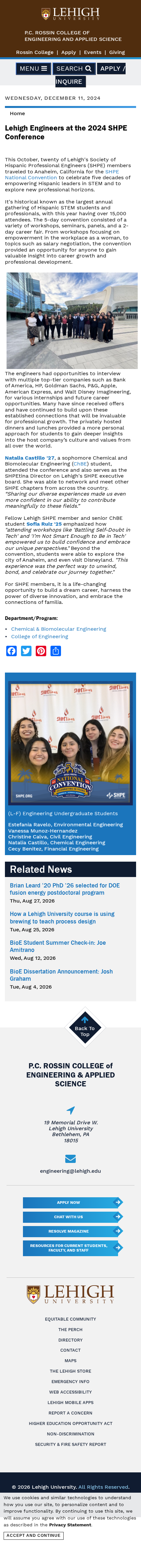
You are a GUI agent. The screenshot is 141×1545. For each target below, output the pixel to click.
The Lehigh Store (70, 1371)
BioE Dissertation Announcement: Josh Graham (61, 975)
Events (92, 52)
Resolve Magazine (69, 1231)
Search (70, 68)
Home (17, 113)
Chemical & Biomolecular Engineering (58, 629)
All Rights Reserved (103, 1487)
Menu (30, 68)
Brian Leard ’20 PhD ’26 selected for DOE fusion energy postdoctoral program (65, 889)
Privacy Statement (70, 1524)
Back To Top (85, 1031)
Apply (68, 52)
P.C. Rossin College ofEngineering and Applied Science (73, 35)
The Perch (70, 1329)
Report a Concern (70, 1413)
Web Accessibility (70, 1392)
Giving (117, 52)
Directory (70, 1340)
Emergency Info (70, 1381)
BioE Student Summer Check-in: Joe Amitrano (58, 946)
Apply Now (68, 1202)
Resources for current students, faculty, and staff (68, 1248)
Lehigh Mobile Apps (70, 1402)
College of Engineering (39, 636)
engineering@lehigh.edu (70, 1171)
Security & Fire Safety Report (70, 1444)
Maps (70, 1360)
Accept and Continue (34, 1535)
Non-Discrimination (70, 1433)
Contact (70, 1350)
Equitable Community (70, 1319)
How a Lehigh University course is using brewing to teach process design (62, 917)
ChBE (80, 464)
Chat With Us (68, 1217)
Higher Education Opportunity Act (70, 1423)
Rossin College (34, 52)
